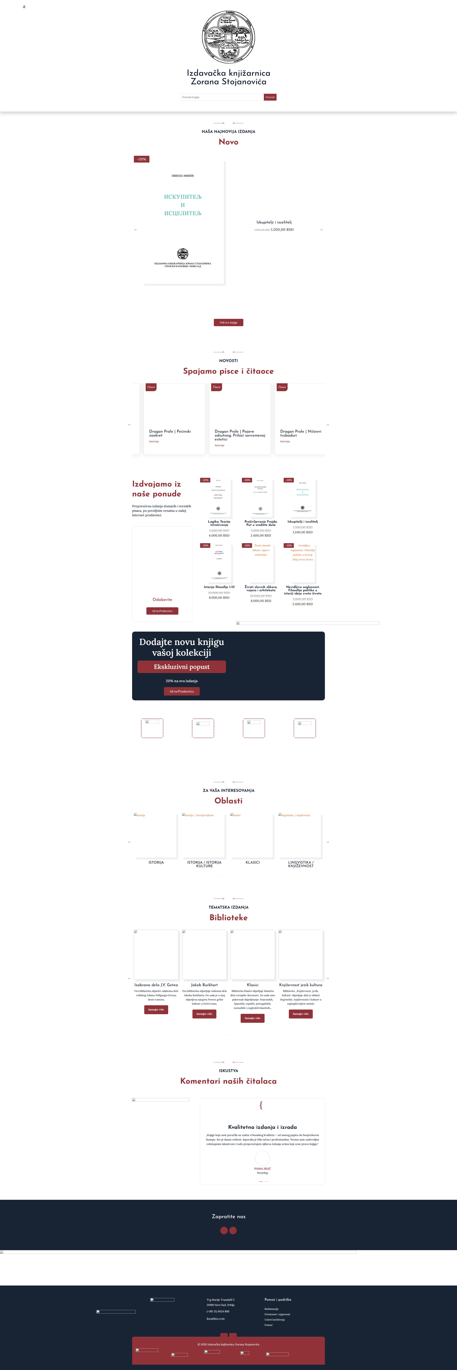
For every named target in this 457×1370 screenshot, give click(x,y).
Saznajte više (156, 1018)
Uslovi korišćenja (275, 1319)
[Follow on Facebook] (224, 1230)
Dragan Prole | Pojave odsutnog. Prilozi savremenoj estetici (175, 436)
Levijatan (156, 985)
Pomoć (269, 1325)
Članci (152, 387)
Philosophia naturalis (300, 985)
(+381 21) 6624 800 (218, 1311)
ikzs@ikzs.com (216, 1318)
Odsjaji (252, 985)
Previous (135, 229)
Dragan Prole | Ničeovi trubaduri (236, 434)
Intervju (155, 445)
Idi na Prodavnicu (162, 610)
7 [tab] (244, 309)
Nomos (204, 985)
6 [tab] (239, 309)
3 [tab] (223, 309)
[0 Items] (429, 6)
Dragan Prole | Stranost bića (303, 434)
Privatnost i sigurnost (277, 1314)
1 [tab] (212, 309)
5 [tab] (234, 309)
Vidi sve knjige (228, 322)
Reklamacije (272, 1309)
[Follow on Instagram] (233, 1230)
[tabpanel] (228, 229)
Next (321, 229)
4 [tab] (228, 309)
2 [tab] (218, 309)
